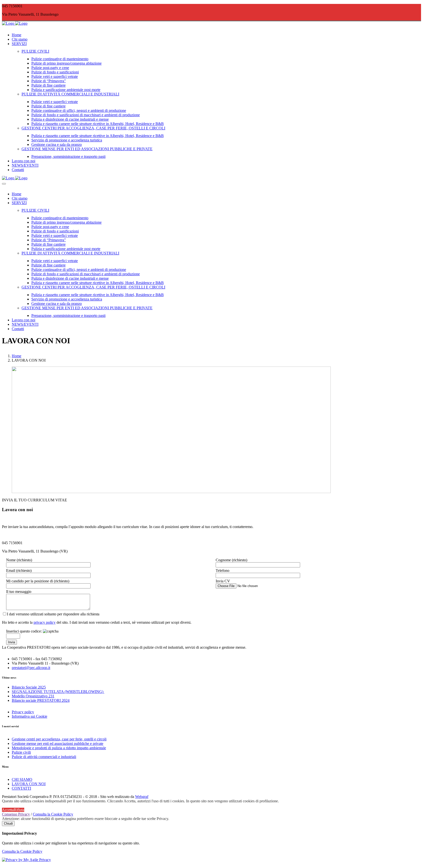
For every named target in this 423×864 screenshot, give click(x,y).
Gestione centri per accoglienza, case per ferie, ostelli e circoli (59, 739)
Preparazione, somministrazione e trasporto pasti (68, 156)
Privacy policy (23, 712)
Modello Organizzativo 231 (33, 696)
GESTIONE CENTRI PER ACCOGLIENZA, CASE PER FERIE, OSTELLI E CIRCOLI (93, 128)
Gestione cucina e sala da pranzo (56, 144)
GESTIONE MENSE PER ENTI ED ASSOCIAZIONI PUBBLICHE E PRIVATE (87, 149)
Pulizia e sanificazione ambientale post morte (65, 90)
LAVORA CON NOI (29, 784)
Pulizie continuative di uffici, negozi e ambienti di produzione (78, 110)
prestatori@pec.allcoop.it (31, 668)
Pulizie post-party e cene (50, 68)
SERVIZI (19, 44)
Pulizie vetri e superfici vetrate (54, 76)
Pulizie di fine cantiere (48, 85)
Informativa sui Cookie (29, 716)
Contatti (18, 170)
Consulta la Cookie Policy (53, 814)
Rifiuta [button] (19, 810)
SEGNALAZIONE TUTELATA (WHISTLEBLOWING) (58, 692)
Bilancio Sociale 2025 (29, 687)
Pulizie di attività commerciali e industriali (44, 757)
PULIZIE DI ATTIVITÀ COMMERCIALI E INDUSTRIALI (70, 94)
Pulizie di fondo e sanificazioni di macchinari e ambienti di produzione (85, 115)
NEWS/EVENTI (25, 165)
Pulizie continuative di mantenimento (59, 59)
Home (16, 35)
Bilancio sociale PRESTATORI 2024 (41, 700)
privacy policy (45, 622)
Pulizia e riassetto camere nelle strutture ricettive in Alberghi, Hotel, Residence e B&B (97, 124)
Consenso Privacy (16, 814)
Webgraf (141, 797)
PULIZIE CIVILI (35, 51)
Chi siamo (19, 39)
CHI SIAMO (22, 779)
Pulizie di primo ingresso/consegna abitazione (66, 63)
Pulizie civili (21, 752)
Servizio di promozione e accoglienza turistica (66, 140)
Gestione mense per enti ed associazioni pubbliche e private (57, 743)
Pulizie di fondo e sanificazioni (55, 72)
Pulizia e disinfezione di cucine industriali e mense (70, 119)
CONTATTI (21, 788)
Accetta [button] (8, 810)
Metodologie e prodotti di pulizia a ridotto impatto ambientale (59, 748)
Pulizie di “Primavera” (48, 81)
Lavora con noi (23, 161)
